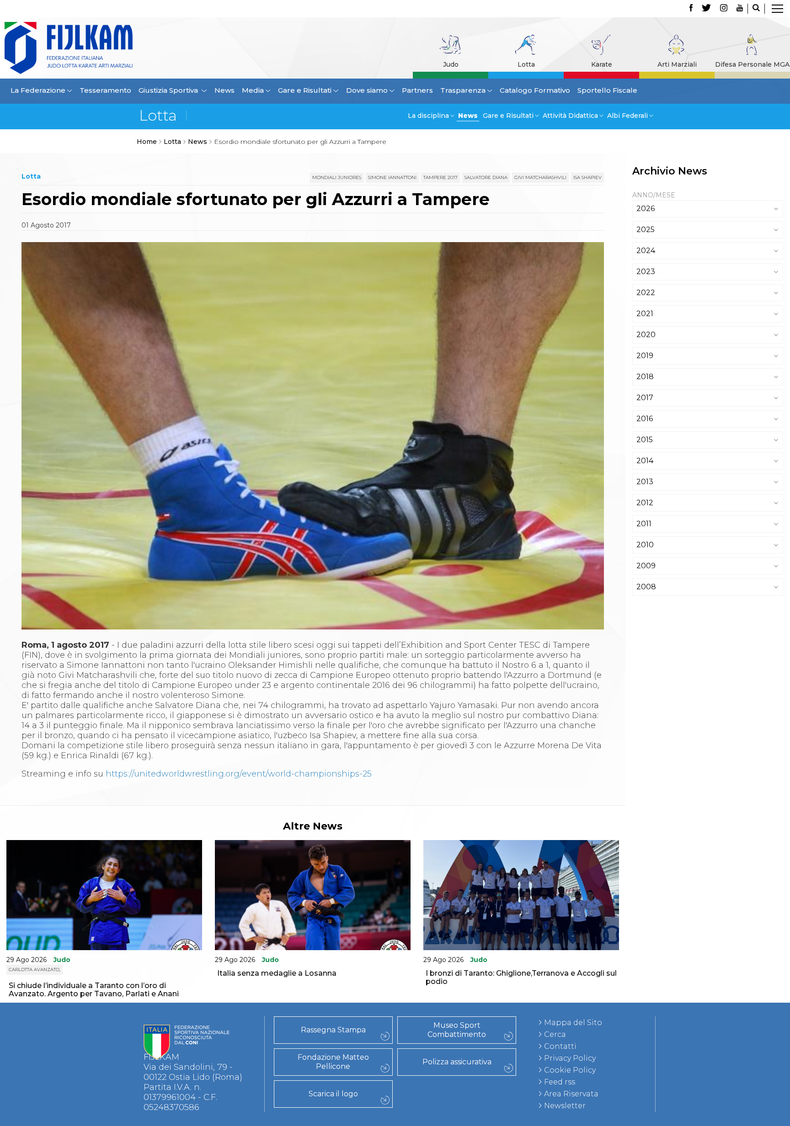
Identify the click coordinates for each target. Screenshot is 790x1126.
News (224, 90)
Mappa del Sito (573, 1022)
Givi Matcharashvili (540, 177)
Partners (417, 90)
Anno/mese (653, 195)
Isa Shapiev (587, 177)
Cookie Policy (570, 1070)
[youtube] (739, 9)
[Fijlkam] (103, 48)
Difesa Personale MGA (752, 64)
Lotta (526, 64)
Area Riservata (571, 1093)
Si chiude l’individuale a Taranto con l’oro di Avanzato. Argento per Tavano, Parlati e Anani (94, 989)
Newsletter (565, 1105)
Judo (451, 64)
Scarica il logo (333, 1093)
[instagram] (723, 9)
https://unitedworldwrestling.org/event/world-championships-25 (239, 774)
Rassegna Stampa (333, 1030)
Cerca (555, 1034)
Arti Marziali (677, 64)
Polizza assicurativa (456, 1061)
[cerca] (756, 9)
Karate (601, 64)
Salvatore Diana (485, 177)
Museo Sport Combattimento (456, 1030)
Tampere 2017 (440, 177)
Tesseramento (105, 90)
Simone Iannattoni (392, 177)
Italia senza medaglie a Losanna (276, 973)
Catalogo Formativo (535, 90)
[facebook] (691, 9)
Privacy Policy (570, 1058)
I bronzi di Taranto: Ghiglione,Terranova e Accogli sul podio (521, 977)
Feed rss (559, 1082)
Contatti (560, 1046)
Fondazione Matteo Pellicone (333, 1062)
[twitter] (706, 9)
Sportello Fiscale (607, 90)
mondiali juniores (336, 177)
